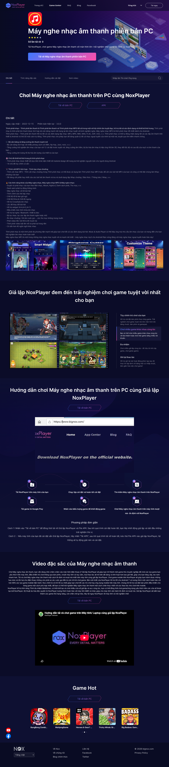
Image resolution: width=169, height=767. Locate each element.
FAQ (69, 5)
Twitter (85, 756)
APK (104, 105)
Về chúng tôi (59, 753)
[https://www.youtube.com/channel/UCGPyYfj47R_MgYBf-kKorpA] (8, 730)
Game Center (55, 5)
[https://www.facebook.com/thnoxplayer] (8, 736)
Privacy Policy (141, 753)
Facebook (91, 5)
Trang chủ (38, 5)
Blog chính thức (60, 756)
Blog (79, 5)
